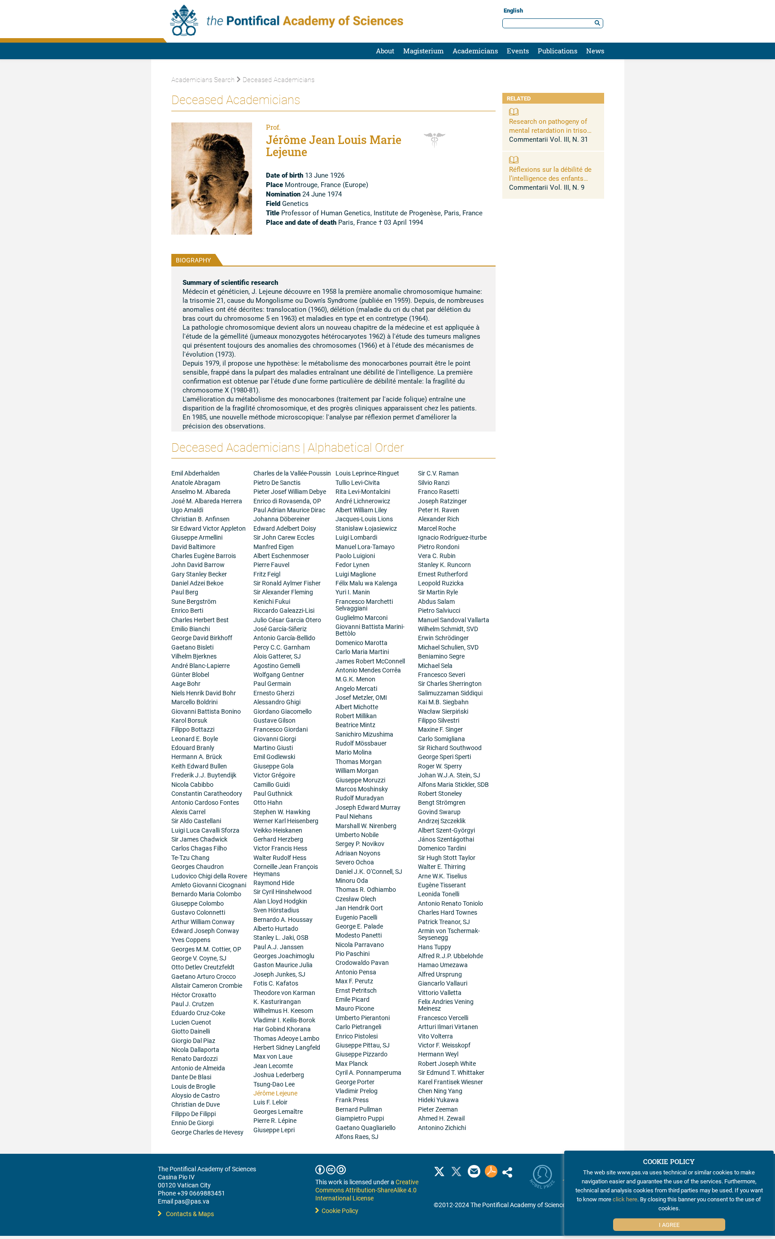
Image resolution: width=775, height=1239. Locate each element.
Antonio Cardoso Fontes (205, 802)
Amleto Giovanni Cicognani (208, 885)
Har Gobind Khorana (282, 1029)
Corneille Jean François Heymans (285, 869)
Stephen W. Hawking (281, 811)
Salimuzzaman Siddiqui (450, 693)
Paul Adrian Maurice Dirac (289, 510)
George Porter (354, 1082)
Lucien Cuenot (191, 1022)
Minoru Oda (351, 880)
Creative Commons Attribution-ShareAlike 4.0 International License (366, 1190)
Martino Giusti (273, 747)
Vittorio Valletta (440, 992)
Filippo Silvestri (438, 720)
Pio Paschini (352, 953)
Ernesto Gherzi (273, 693)
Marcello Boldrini (194, 702)
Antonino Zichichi (442, 1127)
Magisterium (423, 50)
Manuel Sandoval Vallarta (453, 619)
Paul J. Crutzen (192, 1003)
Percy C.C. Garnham (281, 647)
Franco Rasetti (438, 491)
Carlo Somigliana (441, 738)
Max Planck (351, 1063)
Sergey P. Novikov (359, 843)
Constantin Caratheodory (206, 793)
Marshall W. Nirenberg (365, 825)
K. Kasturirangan (277, 1001)
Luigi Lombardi (356, 537)
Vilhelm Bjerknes (194, 656)
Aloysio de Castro (195, 1095)
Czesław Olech (355, 898)
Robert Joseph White (447, 1063)
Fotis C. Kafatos (275, 983)
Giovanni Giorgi (274, 738)
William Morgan (357, 770)
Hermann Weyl (438, 1054)
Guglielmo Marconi (361, 617)
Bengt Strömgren (442, 802)
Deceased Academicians (278, 79)
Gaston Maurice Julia (283, 964)
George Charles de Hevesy (207, 1132)
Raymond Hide (273, 882)
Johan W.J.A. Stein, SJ (449, 775)
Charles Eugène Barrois (203, 555)
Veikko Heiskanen (277, 830)
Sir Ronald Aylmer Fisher (287, 583)
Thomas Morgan (358, 761)
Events (518, 50)
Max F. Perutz (354, 981)
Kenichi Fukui (271, 601)
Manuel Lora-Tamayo (365, 546)
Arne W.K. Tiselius (442, 876)
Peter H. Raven (438, 510)
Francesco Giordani (280, 729)
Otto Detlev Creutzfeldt (203, 967)
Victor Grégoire (274, 775)
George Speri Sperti (444, 756)
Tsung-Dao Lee (274, 1084)
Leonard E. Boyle (194, 738)
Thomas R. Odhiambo (365, 889)
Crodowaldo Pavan (362, 962)
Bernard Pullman (358, 1109)
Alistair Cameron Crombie (206, 985)
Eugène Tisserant (442, 885)
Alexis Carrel (188, 811)
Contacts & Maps (190, 1213)
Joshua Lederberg (278, 1074)
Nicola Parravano (359, 944)
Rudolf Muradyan (359, 798)
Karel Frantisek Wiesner (450, 1082)
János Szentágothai (446, 839)
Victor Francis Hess (280, 848)
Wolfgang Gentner (278, 674)
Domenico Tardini (442, 848)
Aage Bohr (185, 683)
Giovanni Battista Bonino (206, 711)
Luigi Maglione (355, 574)
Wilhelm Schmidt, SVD (448, 628)
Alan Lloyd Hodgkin (280, 901)
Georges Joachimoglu (283, 955)
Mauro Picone (354, 1008)
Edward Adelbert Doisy (284, 528)
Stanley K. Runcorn (444, 564)
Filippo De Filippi (193, 1113)
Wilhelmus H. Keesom (283, 1010)
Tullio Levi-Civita (357, 482)
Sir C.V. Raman (438, 473)
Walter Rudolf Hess (279, 857)
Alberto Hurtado (275, 928)
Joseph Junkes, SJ (279, 974)
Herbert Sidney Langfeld (286, 1047)
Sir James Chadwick (199, 839)
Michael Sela (435, 665)
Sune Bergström (193, 601)
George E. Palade (359, 926)
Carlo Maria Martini (362, 651)
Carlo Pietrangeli (358, 1026)
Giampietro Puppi (359, 1118)
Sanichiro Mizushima (364, 734)
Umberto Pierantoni (362, 1017)
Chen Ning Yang (440, 1090)
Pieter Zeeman (438, 1109)
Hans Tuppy (434, 946)
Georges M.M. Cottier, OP (206, 949)
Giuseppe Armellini (196, 537)
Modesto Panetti (358, 935)
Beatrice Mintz (355, 724)
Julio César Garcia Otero (287, 619)
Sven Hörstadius (276, 910)
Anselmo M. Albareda (201, 491)
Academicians (475, 50)
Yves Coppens (190, 939)
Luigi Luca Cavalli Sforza (205, 830)
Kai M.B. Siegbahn (443, 702)
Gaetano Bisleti (192, 647)
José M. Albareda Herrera (206, 501)
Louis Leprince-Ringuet (367, 473)
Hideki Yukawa (438, 1099)
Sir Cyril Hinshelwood (282, 891)
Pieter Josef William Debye (289, 491)
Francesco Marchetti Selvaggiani (364, 604)
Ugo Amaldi (187, 510)
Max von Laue (272, 1056)
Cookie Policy (338, 1210)
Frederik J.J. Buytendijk (203, 775)
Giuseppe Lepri (274, 1130)
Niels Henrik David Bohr (203, 693)
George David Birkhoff (201, 637)
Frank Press (352, 1099)
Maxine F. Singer (440, 729)
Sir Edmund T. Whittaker (451, 1072)
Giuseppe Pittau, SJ (362, 1045)
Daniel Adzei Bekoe (197, 583)
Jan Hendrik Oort (359, 907)
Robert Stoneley (440, 793)
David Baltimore (193, 546)
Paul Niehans (353, 816)
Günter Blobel (190, 674)
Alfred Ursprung (440, 974)
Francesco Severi (441, 674)
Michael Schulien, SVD (448, 647)
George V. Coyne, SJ (198, 958)
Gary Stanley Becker (199, 574)
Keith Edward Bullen (199, 766)
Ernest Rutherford (443, 574)
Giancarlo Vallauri (442, 983)
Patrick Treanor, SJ (444, 921)
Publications (557, 50)
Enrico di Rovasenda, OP (287, 501)
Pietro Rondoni (438, 546)
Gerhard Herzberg (278, 839)
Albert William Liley (361, 510)
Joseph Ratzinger (442, 501)
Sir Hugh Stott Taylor (446, 857)
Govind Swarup (439, 811)
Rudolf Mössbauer (361, 743)
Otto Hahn (268, 802)
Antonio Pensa (355, 972)
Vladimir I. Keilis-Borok (284, 1020)
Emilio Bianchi (190, 628)
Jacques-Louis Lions (364, 519)
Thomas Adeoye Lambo (286, 1038)
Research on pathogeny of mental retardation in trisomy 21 (552, 130)
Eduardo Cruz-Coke (198, 1012)
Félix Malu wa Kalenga (366, 583)
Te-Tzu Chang (190, 857)
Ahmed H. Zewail (441, 1118)
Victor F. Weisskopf (444, 1045)
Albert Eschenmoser (281, 555)
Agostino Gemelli (276, 665)
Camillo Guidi (271, 784)
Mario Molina (353, 752)
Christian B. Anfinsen (200, 519)
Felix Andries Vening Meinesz (446, 1004)
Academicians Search (203, 79)
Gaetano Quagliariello (365, 1127)
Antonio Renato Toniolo (450, 903)
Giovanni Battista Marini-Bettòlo (370, 629)
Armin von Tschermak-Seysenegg (449, 934)
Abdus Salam (436, 601)
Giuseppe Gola (273, 766)
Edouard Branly (192, 747)
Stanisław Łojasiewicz (366, 528)
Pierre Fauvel (271, 564)
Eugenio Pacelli (356, 917)
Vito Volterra (435, 1036)
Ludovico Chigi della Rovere (209, 876)
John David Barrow (198, 564)
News (595, 50)
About (385, 50)
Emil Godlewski (274, 756)
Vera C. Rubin (437, 555)
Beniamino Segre (441, 656)
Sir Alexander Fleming (283, 592)
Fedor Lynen (352, 564)
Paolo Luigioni (355, 555)
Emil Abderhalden (195, 473)
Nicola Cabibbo (192, 784)
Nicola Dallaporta (195, 1049)
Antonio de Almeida (198, 1068)
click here (625, 1199)
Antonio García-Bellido (284, 637)
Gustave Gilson (274, 720)
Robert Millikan (356, 715)
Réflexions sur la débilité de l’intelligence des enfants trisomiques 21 (550, 178)
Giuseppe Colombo (197, 903)
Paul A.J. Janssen (278, 946)
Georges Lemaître (278, 1111)
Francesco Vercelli (443, 1017)
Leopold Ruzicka (441, 583)
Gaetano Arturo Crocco (203, 976)
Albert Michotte (356, 706)
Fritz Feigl (266, 574)
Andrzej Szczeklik (442, 820)
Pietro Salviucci (439, 610)
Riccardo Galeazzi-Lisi (283, 610)
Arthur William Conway (203, 921)
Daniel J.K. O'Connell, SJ (368, 871)
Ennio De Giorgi (192, 1122)
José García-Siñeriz (280, 628)
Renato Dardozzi (194, 1058)
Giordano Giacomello (282, 711)
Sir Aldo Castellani (196, 820)
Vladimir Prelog (356, 1090)
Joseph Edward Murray (368, 807)
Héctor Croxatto (193, 994)
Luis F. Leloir (270, 1102)
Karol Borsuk (189, 720)
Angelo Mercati (356, 688)
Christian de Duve (195, 1104)
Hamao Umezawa (443, 964)
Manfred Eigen (273, 546)
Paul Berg (184, 592)
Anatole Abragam (195, 482)
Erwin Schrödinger (443, 637)
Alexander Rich (438, 519)
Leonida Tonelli (438, 894)
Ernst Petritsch (356, 990)
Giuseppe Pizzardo (361, 1054)
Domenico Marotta (361, 642)
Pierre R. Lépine (274, 1120)
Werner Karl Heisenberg (285, 820)
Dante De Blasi (191, 1077)
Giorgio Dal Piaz (193, 1040)
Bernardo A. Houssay (283, 919)
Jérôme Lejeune (275, 1093)
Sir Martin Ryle (438, 592)
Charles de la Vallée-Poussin (292, 473)
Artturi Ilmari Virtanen (448, 1026)
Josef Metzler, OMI (361, 697)
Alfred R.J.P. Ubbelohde (450, 955)
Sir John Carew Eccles (283, 537)
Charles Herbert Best (200, 619)
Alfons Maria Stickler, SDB (453, 784)
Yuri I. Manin (352, 592)
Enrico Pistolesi (356, 1036)
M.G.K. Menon (355, 679)
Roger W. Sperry (440, 766)
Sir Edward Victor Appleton (208, 528)
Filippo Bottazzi (192, 729)
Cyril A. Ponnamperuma (368, 1072)
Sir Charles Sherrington (450, 683)
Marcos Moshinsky (361, 789)
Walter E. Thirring (442, 866)
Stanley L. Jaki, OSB (281, 937)
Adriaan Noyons (357, 853)
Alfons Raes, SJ (357, 1136)
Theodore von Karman (284, 992)
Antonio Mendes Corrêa (368, 670)
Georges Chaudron (197, 866)
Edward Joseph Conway (205, 930)
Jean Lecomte (273, 1065)
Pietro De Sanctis (276, 482)
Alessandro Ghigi (276, 702)
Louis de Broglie (193, 1086)
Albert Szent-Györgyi (446, 830)
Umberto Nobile (357, 834)
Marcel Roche (437, 528)
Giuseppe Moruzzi (360, 780)
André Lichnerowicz (362, 501)
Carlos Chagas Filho (199, 848)
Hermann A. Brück (196, 756)
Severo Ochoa (354, 862)
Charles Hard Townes (447, 912)
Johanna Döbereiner (281, 519)
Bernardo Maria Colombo (206, 894)
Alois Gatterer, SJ (277, 656)
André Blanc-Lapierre (200, 665)
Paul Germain (272, 683)
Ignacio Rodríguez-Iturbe (452, 537)
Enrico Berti (187, 610)
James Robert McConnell (370, 661)
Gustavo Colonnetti (198, 912)
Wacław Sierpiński (443, 711)
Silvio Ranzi (433, 482)
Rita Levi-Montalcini (362, 491)
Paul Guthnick (272, 793)
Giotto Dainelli (190, 1031)
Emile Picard (352, 999)
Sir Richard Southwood (450, 747)
